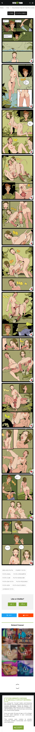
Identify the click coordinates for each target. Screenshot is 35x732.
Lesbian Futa (8, 589)
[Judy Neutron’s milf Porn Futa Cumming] (10, 668)
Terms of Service (22, 706)
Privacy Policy (8, 707)
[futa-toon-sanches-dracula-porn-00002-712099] (9, 638)
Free (12, 13)
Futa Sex (6, 585)
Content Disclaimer (10, 706)
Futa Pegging (22, 581)
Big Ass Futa (8, 570)
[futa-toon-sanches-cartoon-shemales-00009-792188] (25, 655)
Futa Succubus (19, 585)
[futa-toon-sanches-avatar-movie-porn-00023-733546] (25, 671)
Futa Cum (6, 578)
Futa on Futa (8, 581)
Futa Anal (7, 574)
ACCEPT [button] (18, 727)
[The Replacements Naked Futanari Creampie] (25, 636)
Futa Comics (21, 13)
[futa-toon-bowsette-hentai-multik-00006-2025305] (9, 655)
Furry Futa (20, 570)
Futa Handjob (19, 578)
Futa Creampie (20, 574)
